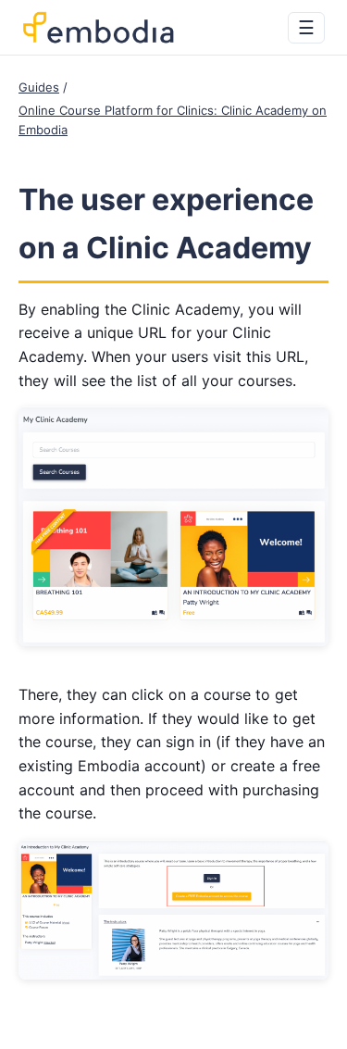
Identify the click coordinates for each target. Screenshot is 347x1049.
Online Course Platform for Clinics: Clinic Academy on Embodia (173, 120)
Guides (39, 87)
